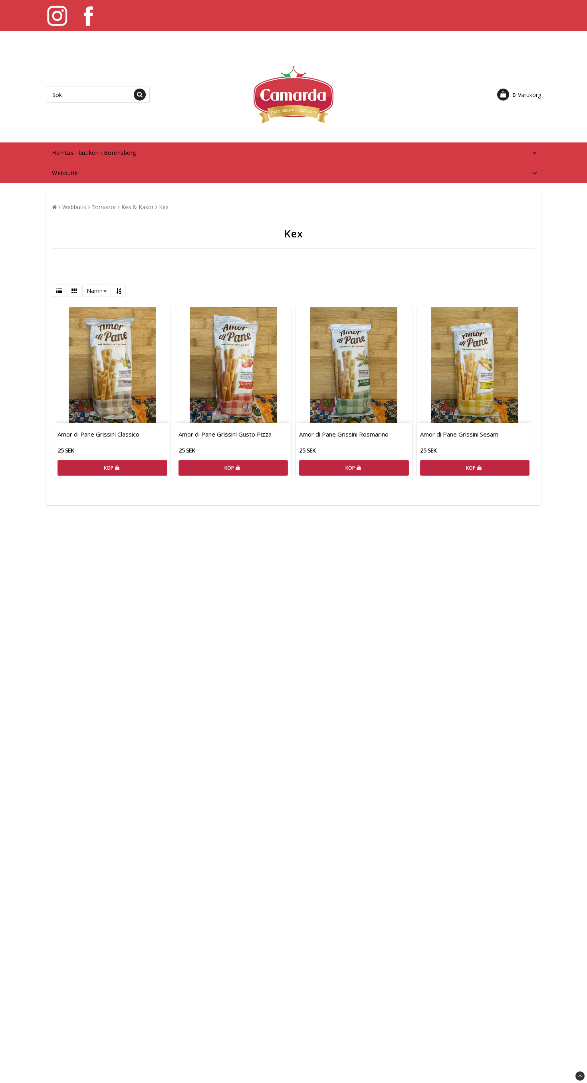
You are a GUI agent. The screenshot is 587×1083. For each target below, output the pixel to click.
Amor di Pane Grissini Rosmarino (344, 434)
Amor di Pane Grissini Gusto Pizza (225, 434)
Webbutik (64, 173)
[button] (519, 95)
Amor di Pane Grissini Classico (98, 434)
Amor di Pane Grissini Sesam (459, 434)
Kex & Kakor (137, 207)
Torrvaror (103, 207)
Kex (164, 207)
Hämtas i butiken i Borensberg (94, 152)
